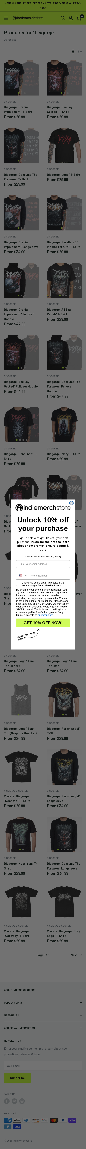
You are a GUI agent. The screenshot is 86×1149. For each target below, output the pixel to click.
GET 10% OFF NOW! (43, 623)
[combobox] (22, 575)
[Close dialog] (71, 503)
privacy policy (45, 615)
